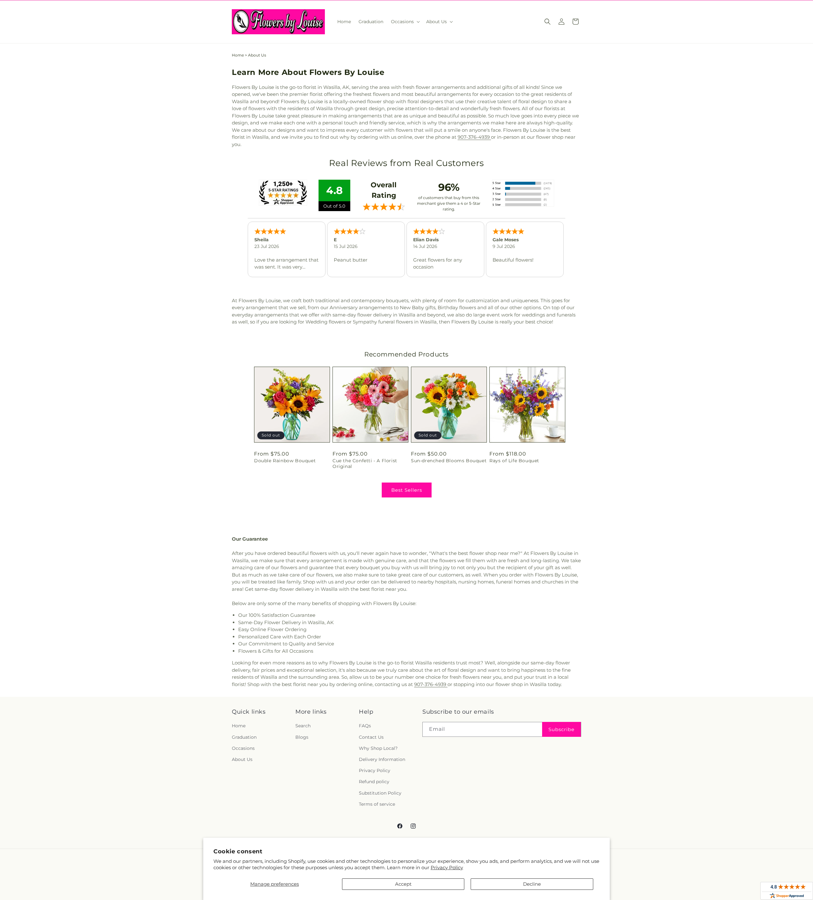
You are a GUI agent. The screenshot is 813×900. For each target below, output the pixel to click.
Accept (403, 884)
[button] (404, 21)
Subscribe (561, 729)
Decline (532, 884)
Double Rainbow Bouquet (285, 460)
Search (303, 726)
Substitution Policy (380, 793)
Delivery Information (382, 759)
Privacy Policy (447, 867)
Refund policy (374, 781)
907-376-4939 (474, 137)
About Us (242, 759)
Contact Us (371, 737)
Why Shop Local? (378, 748)
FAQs (365, 726)
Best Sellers (406, 490)
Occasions (243, 748)
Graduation (244, 737)
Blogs (301, 737)
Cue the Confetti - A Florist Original (365, 463)
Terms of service (377, 804)
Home (238, 55)
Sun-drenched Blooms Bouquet (449, 460)
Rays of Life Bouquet (514, 460)
